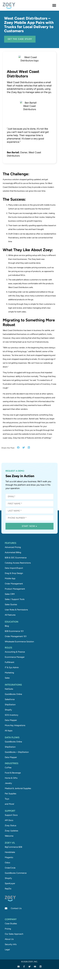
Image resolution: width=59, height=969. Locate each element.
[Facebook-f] (24, 966)
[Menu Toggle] (54, 5)
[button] (18, 447)
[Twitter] (29, 966)
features (10, 543)
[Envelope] (18, 966)
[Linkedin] (40, 966)
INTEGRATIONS (13, 684)
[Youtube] (35, 966)
